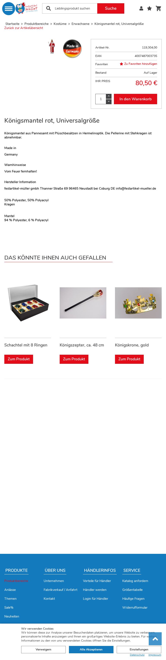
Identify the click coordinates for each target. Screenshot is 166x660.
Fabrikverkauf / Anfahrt (60, 590)
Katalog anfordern (135, 581)
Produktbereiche (16, 581)
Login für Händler (95, 599)
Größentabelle (132, 590)
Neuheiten (11, 616)
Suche (111, 8)
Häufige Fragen (133, 599)
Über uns (55, 570)
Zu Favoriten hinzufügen (140, 63)
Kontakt (49, 599)
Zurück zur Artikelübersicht (23, 28)
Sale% (8, 607)
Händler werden (95, 590)
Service (131, 570)
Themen (10, 599)
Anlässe (10, 590)
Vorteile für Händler (97, 581)
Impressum (154, 655)
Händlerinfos (100, 570)
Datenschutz (137, 655)
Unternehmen (54, 581)
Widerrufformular (134, 607)
